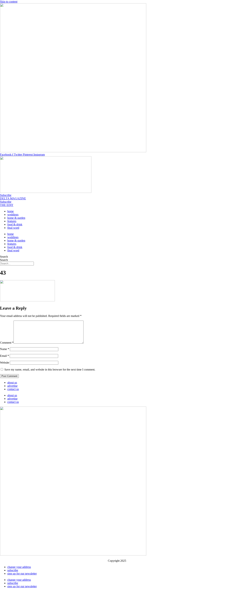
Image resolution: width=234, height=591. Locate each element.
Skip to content (8, 1)
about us (12, 382)
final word (13, 227)
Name (4, 349)
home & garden (16, 217)
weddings (12, 214)
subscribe (12, 570)
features (11, 221)
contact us (13, 389)
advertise (12, 385)
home (10, 211)
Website (4, 362)
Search (4, 256)
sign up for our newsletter (22, 573)
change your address (19, 566)
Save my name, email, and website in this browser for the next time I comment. (49, 369)
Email (4, 355)
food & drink (14, 224)
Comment (7, 342)
